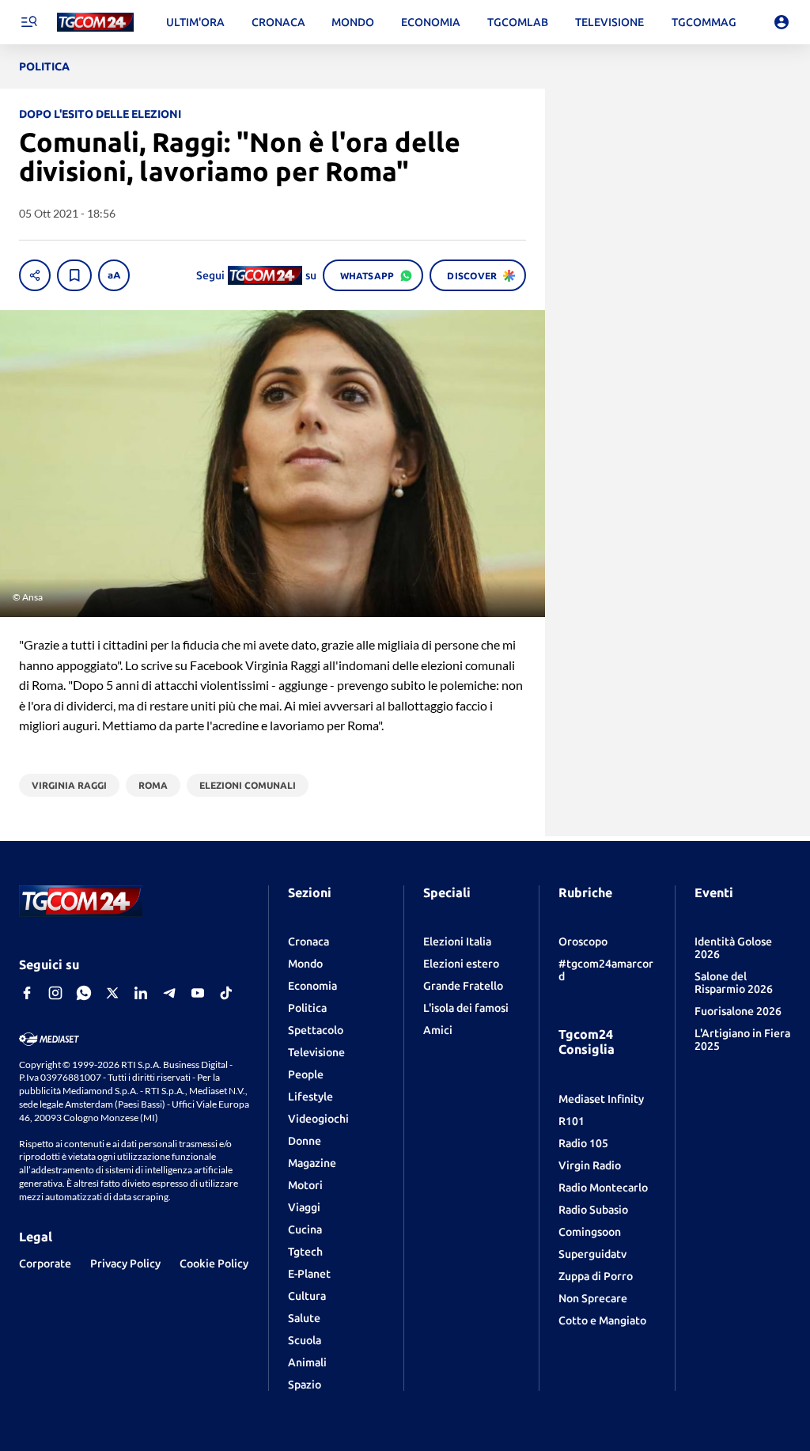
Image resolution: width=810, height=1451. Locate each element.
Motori (305, 1185)
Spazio (304, 1384)
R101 (571, 1121)
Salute (304, 1318)
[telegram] (169, 993)
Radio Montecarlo (603, 1187)
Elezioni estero (461, 963)
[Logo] (95, 22)
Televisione (316, 1052)
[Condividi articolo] (35, 275)
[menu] (28, 22)
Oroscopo (583, 941)
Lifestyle (310, 1096)
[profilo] (781, 22)
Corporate (45, 1263)
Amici (437, 1030)
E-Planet (309, 1273)
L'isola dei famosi (466, 1008)
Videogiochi (318, 1118)
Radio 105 (583, 1143)
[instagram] (55, 993)
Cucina (305, 1229)
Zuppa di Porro (595, 1276)
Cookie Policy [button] (214, 1263)
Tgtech (305, 1251)
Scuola (304, 1340)
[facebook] (27, 993)
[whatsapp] (84, 993)
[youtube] (198, 993)
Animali (307, 1362)
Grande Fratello (463, 985)
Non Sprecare (592, 1298)
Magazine (312, 1163)
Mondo (305, 963)
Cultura (307, 1296)
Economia (312, 985)
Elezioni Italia (457, 941)
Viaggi (304, 1207)
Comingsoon (589, 1232)
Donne (304, 1141)
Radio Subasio (593, 1209)
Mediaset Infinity (601, 1099)
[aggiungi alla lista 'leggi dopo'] (74, 275)
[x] (112, 993)
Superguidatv (592, 1254)
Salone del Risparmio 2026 (734, 982)
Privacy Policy (125, 1263)
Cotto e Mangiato (602, 1320)
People (306, 1074)
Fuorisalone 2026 (738, 1011)
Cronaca (308, 941)
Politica (307, 1008)
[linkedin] (141, 993)
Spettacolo (315, 1030)
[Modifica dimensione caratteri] (114, 275)
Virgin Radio (589, 1165)
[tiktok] (226, 993)
